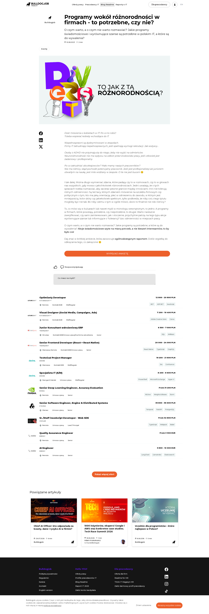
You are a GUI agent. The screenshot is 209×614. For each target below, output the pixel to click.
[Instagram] (166, 584)
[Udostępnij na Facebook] (41, 133)
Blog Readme (107, 4)
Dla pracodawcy (159, 4)
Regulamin (44, 578)
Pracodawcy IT (92, 4)
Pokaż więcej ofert (104, 474)
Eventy (44, 49)
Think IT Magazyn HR (124, 582)
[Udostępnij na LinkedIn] (41, 140)
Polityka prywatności (48, 574)
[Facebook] (166, 569)
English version (46, 590)
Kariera (42, 582)
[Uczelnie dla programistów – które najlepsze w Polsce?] (155, 510)
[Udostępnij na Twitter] (41, 146)
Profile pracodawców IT (86, 578)
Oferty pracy (77, 4)
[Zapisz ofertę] (179, 301)
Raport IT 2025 (82, 586)
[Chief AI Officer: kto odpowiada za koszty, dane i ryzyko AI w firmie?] (54, 510)
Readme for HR (121, 578)
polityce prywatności (52, 605)
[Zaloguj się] (174, 4)
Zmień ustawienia (143, 605)
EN (181, 4)
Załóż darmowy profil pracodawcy (130, 586)
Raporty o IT (121, 4)
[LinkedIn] (166, 576)
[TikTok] (166, 591)
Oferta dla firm (121, 574)
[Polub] (55, 267)
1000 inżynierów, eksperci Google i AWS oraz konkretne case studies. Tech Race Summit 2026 (104, 528)
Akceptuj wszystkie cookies (169, 605)
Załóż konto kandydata (85, 590)
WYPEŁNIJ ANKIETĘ (117, 253)
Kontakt (42, 586)
